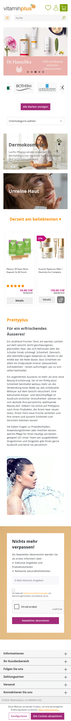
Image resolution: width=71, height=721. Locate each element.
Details (20, 300)
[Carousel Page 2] (32, 72)
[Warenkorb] (64, 7)
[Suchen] (64, 17)
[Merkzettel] (48, 7)
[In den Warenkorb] (61, 299)
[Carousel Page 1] (28, 72)
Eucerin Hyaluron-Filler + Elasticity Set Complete (51, 271)
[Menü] (7, 17)
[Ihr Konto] (56, 7)
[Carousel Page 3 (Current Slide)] (35, 72)
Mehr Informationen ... (49, 709)
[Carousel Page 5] (43, 72)
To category (26, 82)
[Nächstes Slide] (61, 87)
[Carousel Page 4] (39, 72)
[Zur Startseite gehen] (19, 7)
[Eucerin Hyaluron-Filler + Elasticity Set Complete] (52, 249)
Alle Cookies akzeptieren (47, 716)
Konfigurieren (19, 716)
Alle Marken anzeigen (35, 106)
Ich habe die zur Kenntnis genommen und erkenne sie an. (31, 594)
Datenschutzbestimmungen (35, 593)
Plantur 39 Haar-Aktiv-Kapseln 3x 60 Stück (18, 271)
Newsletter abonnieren (35, 620)
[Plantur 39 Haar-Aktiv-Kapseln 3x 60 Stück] (20, 249)
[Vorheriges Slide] (9, 87)
